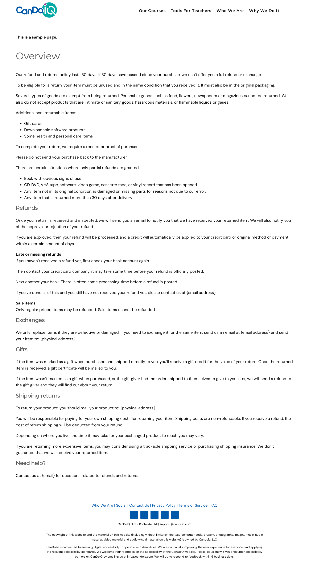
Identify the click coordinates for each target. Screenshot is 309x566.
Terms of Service (193, 505)
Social (121, 505)
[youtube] (134, 515)
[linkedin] (154, 515)
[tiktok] (175, 515)
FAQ (214, 505)
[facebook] (144, 515)
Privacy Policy (164, 505)
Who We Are (102, 505)
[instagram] (165, 515)
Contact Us (139, 505)
